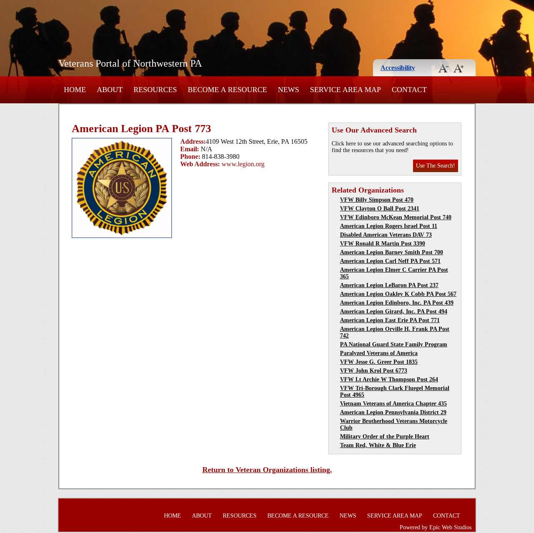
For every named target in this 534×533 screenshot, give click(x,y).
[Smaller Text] (443, 70)
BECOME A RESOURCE (227, 89)
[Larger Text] (458, 70)
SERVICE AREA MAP (345, 89)
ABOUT (110, 89)
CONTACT (409, 89)
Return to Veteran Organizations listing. (267, 469)
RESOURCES (155, 89)
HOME (75, 89)
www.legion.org (243, 164)
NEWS (288, 89)
